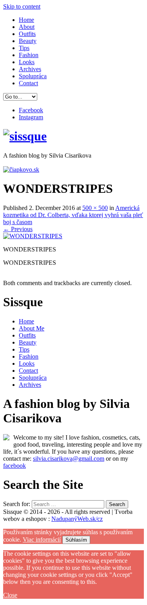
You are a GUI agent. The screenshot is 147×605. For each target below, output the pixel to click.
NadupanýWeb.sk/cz (77, 518)
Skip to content (21, 6)
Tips (24, 48)
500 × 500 (95, 208)
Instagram (31, 117)
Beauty (27, 41)
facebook (14, 465)
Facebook (31, 110)
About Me (31, 328)
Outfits (27, 34)
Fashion (28, 55)
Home (26, 19)
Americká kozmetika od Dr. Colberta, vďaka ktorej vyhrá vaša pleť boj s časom (73, 215)
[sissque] (25, 136)
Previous (18, 229)
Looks (26, 62)
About (26, 26)
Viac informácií (42, 539)
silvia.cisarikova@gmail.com (68, 458)
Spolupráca (33, 76)
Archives (30, 69)
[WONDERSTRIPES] (32, 236)
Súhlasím (76, 540)
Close (10, 595)
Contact (28, 83)
